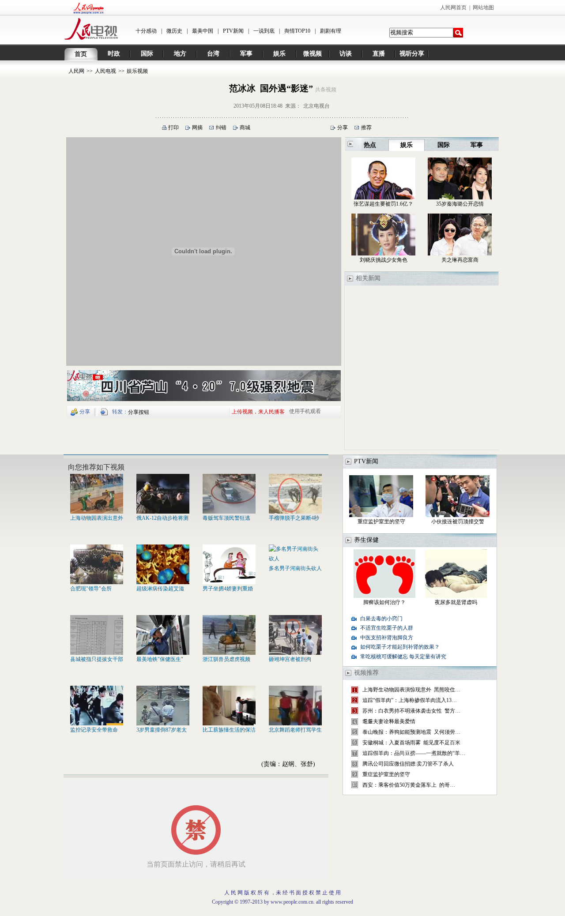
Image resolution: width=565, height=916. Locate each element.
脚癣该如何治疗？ (384, 602)
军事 (246, 53)
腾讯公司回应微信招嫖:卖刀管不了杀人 (408, 764)
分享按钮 (138, 412)
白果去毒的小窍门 (381, 619)
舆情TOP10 (297, 31)
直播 (379, 53)
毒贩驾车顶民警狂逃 (226, 518)
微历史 (174, 31)
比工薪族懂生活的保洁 (229, 730)
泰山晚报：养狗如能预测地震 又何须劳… (411, 732)
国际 (147, 53)
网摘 (197, 127)
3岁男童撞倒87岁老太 (161, 730)
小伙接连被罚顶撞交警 (457, 521)
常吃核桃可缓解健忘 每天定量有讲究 (403, 656)
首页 (81, 54)
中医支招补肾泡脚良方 (386, 637)
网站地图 (483, 7)
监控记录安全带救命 (94, 730)
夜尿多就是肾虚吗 (456, 602)
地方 (180, 53)
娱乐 (279, 53)
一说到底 (264, 31)
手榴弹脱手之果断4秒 (294, 518)
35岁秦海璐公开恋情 (460, 204)
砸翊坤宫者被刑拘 (290, 659)
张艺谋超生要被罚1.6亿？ (383, 204)
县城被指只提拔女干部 (96, 659)
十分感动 (146, 31)
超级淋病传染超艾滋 (160, 589)
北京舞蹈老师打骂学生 (295, 730)
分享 (342, 127)
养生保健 (366, 540)
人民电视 (105, 71)
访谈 (345, 53)
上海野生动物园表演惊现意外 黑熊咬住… (411, 690)
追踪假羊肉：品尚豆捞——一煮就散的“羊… (413, 753)
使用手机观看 (305, 411)
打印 (173, 127)
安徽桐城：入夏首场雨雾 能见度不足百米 (411, 743)
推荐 (366, 127)
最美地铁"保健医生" (159, 659)
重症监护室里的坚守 (381, 521)
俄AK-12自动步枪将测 (162, 518)
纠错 (221, 127)
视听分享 (411, 53)
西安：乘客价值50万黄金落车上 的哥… (408, 785)
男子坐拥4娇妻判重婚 (228, 589)
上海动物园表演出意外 (96, 518)
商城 (245, 127)
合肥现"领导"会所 (91, 589)
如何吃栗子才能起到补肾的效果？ (400, 647)
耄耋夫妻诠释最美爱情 (388, 721)
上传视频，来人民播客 (258, 411)
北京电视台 (316, 106)
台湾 (213, 53)
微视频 (312, 53)
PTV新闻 (233, 31)
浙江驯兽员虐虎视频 (226, 659)
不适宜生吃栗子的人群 (386, 628)
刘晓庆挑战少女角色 (383, 260)
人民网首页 (453, 7)
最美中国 (202, 31)
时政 (114, 53)
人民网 (76, 71)
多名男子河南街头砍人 (295, 568)
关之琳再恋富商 (459, 260)
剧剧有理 (330, 31)
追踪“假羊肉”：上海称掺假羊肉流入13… (409, 700)
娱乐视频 (137, 71)
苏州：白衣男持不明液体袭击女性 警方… (411, 711)
